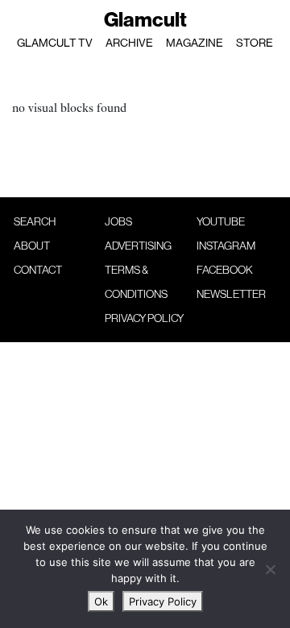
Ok (101, 601)
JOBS (118, 221)
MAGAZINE (194, 42)
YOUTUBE (221, 221)
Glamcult (145, 19)
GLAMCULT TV (55, 42)
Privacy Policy (163, 601)
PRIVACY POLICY (144, 318)
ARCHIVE (129, 42)
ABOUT (32, 245)
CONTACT (38, 269)
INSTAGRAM (226, 245)
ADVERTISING (138, 245)
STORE (254, 42)
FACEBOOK (225, 269)
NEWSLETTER (231, 294)
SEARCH (35, 221)
